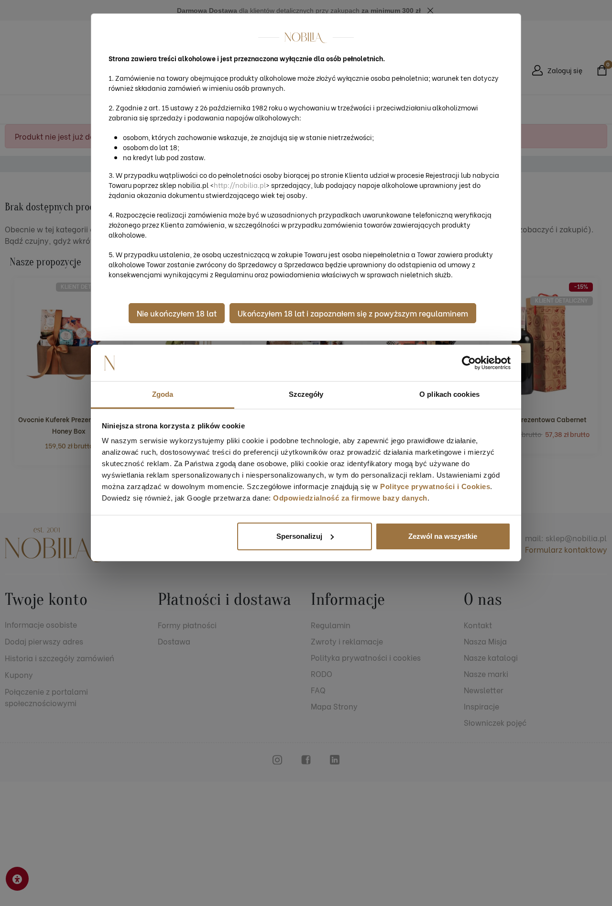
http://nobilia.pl (240, 185)
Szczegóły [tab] (306, 394)
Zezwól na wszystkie (442, 536)
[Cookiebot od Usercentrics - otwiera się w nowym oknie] (469, 363)
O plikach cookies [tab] (449, 394)
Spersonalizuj (299, 536)
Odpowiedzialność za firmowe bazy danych (350, 498)
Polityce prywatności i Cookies (435, 486)
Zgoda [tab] (163, 394)
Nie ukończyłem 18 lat (177, 312)
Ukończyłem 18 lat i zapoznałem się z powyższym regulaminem (353, 312)
